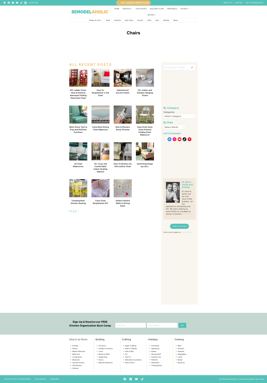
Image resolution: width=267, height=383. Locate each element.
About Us (228, 3)
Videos (175, 20)
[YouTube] (17, 3)
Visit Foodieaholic (254, 3)
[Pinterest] (5, 3)
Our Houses (141, 9)
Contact (239, 3)
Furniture (102, 346)
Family (108, 20)
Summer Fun (156, 357)
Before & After (104, 354)
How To (128, 357)
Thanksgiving (156, 365)
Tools (157, 20)
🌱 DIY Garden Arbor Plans (133, 3)
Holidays (153, 339)
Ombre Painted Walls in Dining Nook (123, 203)
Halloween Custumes (133, 360)
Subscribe (54, 379)
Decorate (117, 20)
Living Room (77, 357)
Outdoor (75, 368)
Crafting (126, 339)
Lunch (180, 357)
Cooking (179, 339)
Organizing (103, 357)
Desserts (181, 363)
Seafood (181, 351)
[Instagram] (13, 3)
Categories (168, 112)
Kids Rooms (77, 365)
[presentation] (78, 78)
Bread (180, 360)
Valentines (155, 349)
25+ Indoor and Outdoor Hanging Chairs (145, 92)
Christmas (155, 346)
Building (100, 339)
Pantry (74, 349)
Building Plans (157, 9)
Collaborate (40, 379)
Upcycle (140, 20)
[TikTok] (21, 3)
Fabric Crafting (131, 349)
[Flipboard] (25, 3)
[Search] (192, 67)
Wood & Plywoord (105, 363)
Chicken (181, 349)
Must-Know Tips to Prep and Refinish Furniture (78, 129)
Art (126, 354)
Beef (179, 346)
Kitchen (75, 346)
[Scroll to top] (6, 363)
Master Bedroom (78, 351)
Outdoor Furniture (106, 349)
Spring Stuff (156, 354)
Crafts (149, 20)
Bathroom (76, 354)
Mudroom (76, 360)
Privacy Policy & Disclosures (17, 379)
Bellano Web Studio (256, 379)
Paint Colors (129, 20)
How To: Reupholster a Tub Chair (100, 92)
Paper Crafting (130, 346)
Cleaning (166, 20)
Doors (101, 360)
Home (116, 9)
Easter (153, 351)
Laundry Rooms (78, 363)
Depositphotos (187, 232)
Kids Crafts (129, 351)
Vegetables (182, 354)
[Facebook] (9, 3)
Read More (187, 214)
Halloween (155, 363)
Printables (172, 9)
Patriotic (154, 360)
